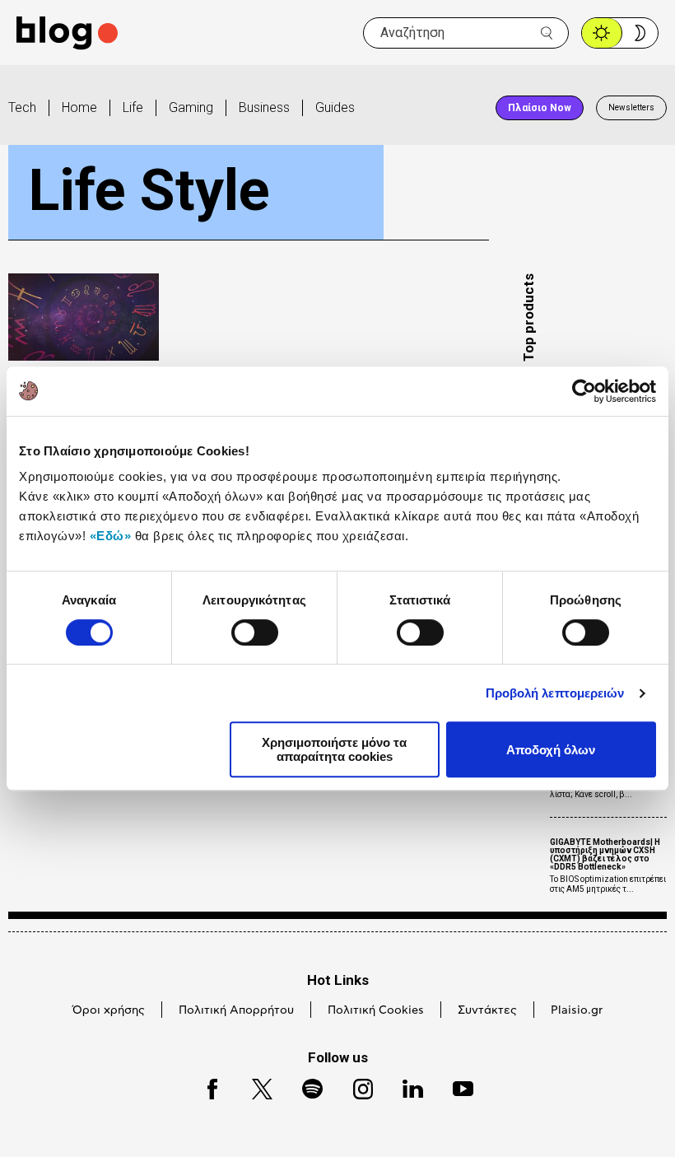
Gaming (191, 107)
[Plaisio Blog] (67, 33)
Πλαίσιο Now (539, 108)
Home (79, 107)
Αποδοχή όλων (550, 750)
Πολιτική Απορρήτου (236, 1010)
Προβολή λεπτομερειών (555, 693)
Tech (22, 107)
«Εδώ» (111, 536)
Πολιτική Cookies (376, 1010)
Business (264, 107)
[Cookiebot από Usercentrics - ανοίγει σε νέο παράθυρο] (584, 391)
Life (133, 107)
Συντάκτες (487, 1010)
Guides (335, 107)
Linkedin (405, 1086)
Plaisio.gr (577, 1010)
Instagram (355, 1086)
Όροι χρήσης (108, 1010)
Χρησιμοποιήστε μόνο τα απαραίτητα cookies (334, 749)
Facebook (205, 1086)
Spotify (304, 1086)
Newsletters (631, 107)
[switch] (254, 632)
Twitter (254, 1086)
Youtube (456, 1086)
